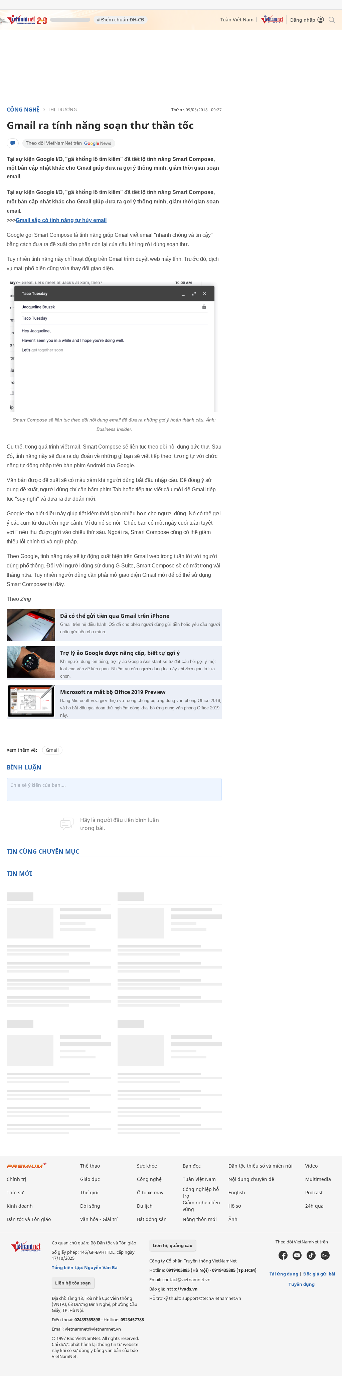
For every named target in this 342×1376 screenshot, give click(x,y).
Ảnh (232, 1219)
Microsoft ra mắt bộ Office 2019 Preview (113, 692)
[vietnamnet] (27, 22)
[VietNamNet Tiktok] (311, 1258)
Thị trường (62, 109)
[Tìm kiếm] (331, 19)
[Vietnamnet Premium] (27, 1169)
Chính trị (16, 1179)
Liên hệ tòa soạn (73, 1283)
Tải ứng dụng (284, 1274)
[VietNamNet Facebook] (283, 1258)
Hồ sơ (234, 1206)
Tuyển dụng (302, 1284)
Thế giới (89, 1192)
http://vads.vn (182, 1289)
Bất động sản (152, 1219)
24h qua (314, 1206)
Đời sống (90, 1206)
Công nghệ (23, 109)
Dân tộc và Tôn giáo (29, 1219)
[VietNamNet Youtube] (297, 1258)
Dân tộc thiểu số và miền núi (260, 1166)
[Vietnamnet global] (272, 22)
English (236, 1192)
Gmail (52, 750)
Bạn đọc (192, 1166)
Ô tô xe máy (150, 1192)
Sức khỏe (147, 1166)
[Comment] (13, 143)
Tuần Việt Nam (236, 19)
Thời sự (15, 1192)
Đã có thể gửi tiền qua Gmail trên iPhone (114, 616)
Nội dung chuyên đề (251, 1179)
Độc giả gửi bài (319, 1274)
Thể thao (90, 1166)
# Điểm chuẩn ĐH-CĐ (120, 19)
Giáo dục (90, 1179)
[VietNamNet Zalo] (325, 1258)
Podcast (314, 1192)
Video (311, 1166)
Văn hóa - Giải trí (99, 1219)
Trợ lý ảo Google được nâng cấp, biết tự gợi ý (120, 653)
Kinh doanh (20, 1206)
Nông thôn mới (200, 1219)
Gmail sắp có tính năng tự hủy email (61, 220)
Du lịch (145, 1206)
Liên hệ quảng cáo (172, 1245)
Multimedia (318, 1179)
